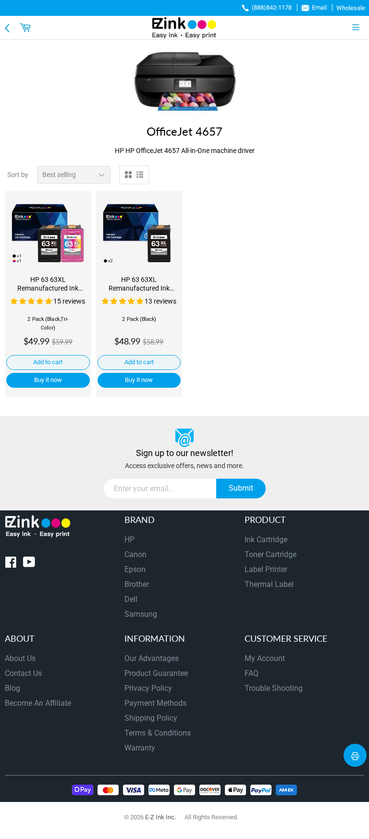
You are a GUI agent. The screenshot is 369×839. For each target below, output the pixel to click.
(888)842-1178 (272, 7)
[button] (32, 301)
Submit (241, 488)
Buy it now (48, 379)
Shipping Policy (150, 718)
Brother (136, 584)
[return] (8, 27)
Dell (130, 599)
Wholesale (350, 8)
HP (129, 539)
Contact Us (23, 673)
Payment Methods (155, 703)
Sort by (17, 174)
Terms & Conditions (157, 732)
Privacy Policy (148, 688)
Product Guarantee (156, 673)
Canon (135, 554)
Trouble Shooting (274, 688)
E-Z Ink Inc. (160, 817)
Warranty (139, 747)
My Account (265, 658)
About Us (20, 658)
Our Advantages (151, 658)
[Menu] (358, 27)
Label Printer (266, 569)
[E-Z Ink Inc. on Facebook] (11, 564)
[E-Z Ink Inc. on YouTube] (29, 564)
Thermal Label (269, 584)
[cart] (26, 27)
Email (319, 7)
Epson (135, 569)
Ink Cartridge (266, 539)
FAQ (251, 673)
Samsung (140, 614)
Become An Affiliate (38, 703)
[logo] (184, 27)
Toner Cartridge (270, 554)
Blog (12, 688)
